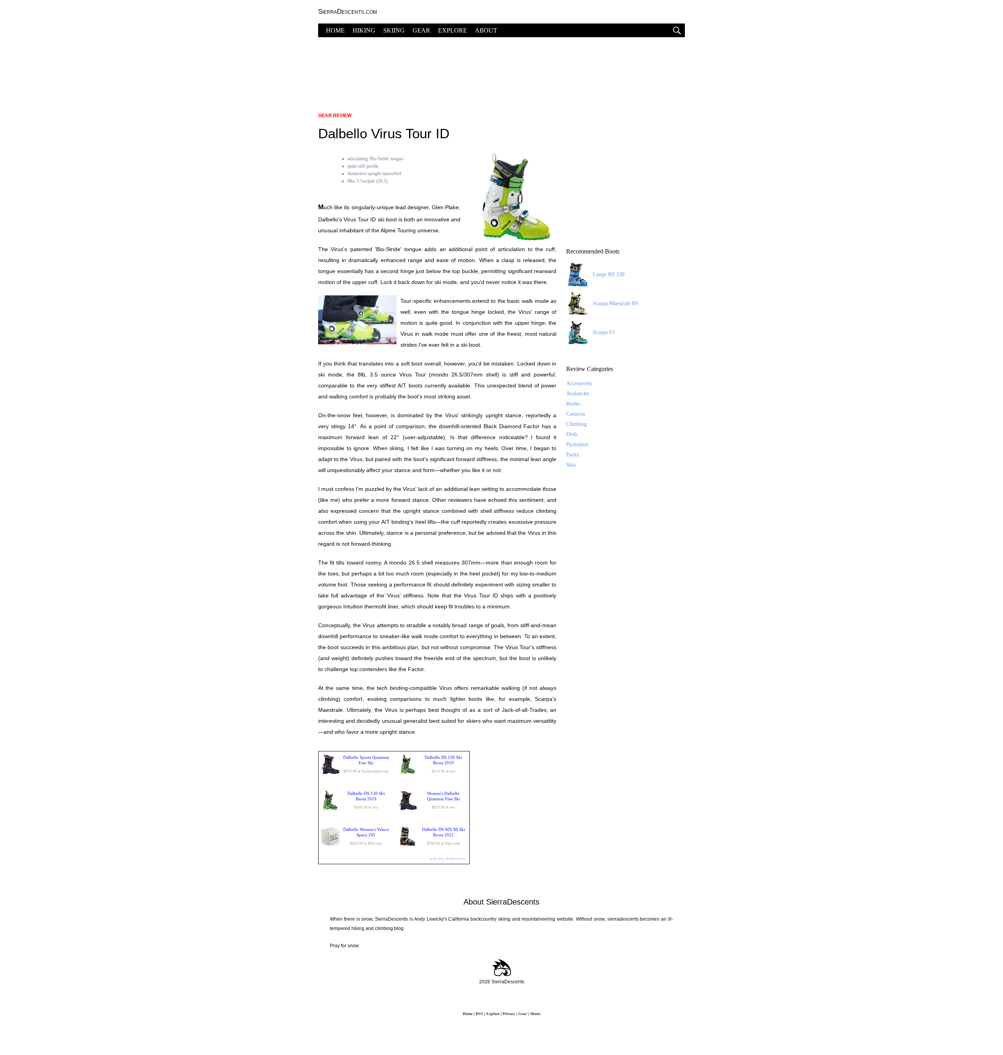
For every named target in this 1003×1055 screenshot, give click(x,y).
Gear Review (334, 115)
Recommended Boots (592, 251)
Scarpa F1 (604, 332)
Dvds (572, 434)
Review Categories (589, 369)
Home (468, 1014)
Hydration (577, 444)
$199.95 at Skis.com (443, 836)
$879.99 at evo (443, 800)
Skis (571, 465)
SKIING (394, 30)
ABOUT (486, 30)
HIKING (364, 30)
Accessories (579, 383)
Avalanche (577, 393)
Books (573, 404)
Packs (572, 455)
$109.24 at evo (366, 800)
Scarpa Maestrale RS (616, 303)
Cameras (575, 414)
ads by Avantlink (447, 858)
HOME (335, 30)
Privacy (509, 1014)
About (535, 1014)
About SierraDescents (501, 902)
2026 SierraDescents (501, 981)
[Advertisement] (501, 70)
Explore (493, 1014)
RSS (479, 1014)
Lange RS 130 (609, 274)
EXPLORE (452, 30)
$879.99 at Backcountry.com (366, 764)
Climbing (576, 424)
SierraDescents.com (347, 11)
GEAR (421, 30)
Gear (522, 1014)
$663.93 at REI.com (366, 836)
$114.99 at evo (443, 764)
